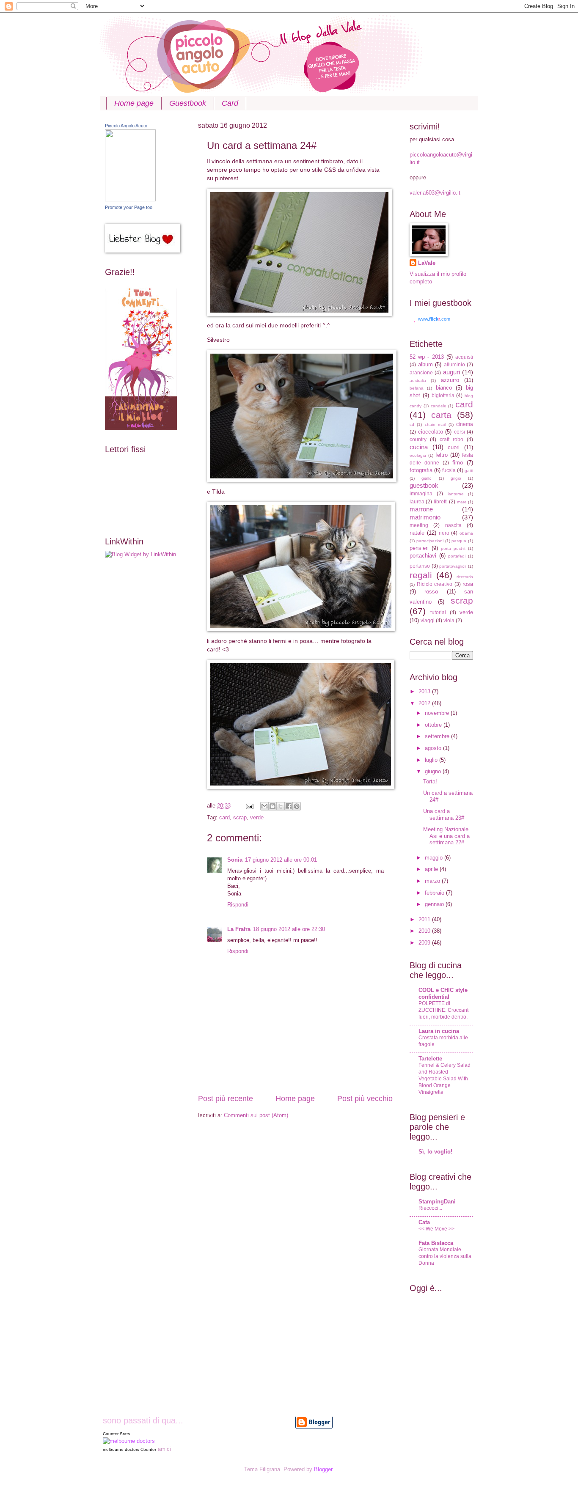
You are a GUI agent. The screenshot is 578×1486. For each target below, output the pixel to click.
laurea (417, 501)
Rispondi (237, 904)
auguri (451, 372)
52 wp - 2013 (427, 357)
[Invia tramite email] (264, 806)
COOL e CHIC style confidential (443, 993)
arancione (421, 372)
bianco (444, 388)
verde (257, 817)
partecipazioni (429, 540)
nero (444, 533)
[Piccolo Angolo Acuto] (130, 199)
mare (462, 502)
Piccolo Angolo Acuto (126, 125)
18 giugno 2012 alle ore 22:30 (289, 929)
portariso (420, 566)
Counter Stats (116, 1433)
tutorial (438, 612)
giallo (426, 478)
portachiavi (423, 555)
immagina (421, 493)
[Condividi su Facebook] (288, 806)
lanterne (456, 494)
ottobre (434, 725)
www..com (434, 318)
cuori (454, 447)
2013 (425, 691)
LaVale (426, 263)
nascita (453, 525)
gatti (469, 470)
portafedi (456, 556)
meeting (419, 525)
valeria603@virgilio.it (435, 193)
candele (438, 406)
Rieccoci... (430, 1208)
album (425, 364)
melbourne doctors (121, 1449)
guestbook (424, 485)
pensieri (419, 548)
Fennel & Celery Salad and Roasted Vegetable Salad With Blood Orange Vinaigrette (444, 1078)
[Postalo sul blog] (272, 806)
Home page (134, 103)
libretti (441, 501)
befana (417, 388)
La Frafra (238, 929)
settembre (438, 736)
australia (418, 380)
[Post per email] (249, 805)
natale (417, 533)
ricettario (465, 576)
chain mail (435, 424)
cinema (464, 424)
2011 (425, 919)
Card (230, 103)
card (224, 817)
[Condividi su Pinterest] (296, 806)
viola (448, 620)
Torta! (430, 781)
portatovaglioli (452, 566)
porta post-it (453, 548)
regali (421, 575)
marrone (421, 509)
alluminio (454, 364)
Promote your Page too (128, 207)
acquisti (464, 357)
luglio (432, 760)
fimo (457, 462)
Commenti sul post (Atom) (256, 1115)
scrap (240, 817)
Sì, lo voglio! (435, 1151)
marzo (433, 881)
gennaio (435, 904)
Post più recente (225, 1098)
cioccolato (430, 431)
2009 (425, 942)
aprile (432, 869)
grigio (456, 478)
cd (412, 424)
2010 (425, 931)
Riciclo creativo (435, 584)
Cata (424, 1222)
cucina (419, 446)
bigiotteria (443, 395)
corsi (459, 431)
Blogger (323, 1469)
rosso (431, 591)
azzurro (450, 380)
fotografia (421, 470)
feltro (441, 455)
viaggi (428, 620)
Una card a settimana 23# (443, 814)
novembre (438, 713)
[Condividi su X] (280, 806)
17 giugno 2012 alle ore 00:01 (281, 860)
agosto (434, 748)
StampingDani (437, 1201)
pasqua (458, 540)
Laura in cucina (438, 1031)
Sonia (234, 860)
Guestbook (187, 103)
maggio (434, 857)
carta (441, 415)
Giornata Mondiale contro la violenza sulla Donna (444, 1256)
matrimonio (425, 517)
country (418, 439)
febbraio (435, 893)
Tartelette (430, 1058)
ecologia (418, 455)
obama (466, 533)
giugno (434, 771)
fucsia (449, 470)
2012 (425, 703)
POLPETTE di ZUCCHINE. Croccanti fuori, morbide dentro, (444, 1010)
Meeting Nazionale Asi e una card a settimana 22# (446, 836)
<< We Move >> (436, 1229)
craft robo (451, 439)
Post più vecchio (365, 1098)
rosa (467, 584)
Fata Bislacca (435, 1243)
